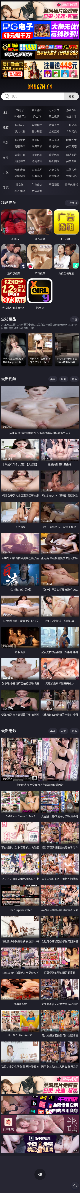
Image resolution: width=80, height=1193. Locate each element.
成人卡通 (54, 140)
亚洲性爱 (20, 140)
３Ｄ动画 (71, 125)
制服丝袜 (20, 146)
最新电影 (8, 730)
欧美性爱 (71, 140)
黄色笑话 (54, 176)
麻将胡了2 (20, 116)
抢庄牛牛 (71, 116)
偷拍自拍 (37, 140)
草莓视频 (54, 184)
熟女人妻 (20, 131)
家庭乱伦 (37, 169)
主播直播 (54, 131)
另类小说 (37, 176)
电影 (6, 143)
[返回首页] (75, 1185)
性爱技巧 (71, 176)
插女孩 (20, 184)
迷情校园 (20, 176)
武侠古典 (71, 169)
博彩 (6, 113)
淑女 (63, 731)
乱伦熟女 (54, 146)
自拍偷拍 (37, 125)
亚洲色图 (37, 155)
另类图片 (71, 161)
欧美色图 (54, 155)
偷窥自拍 (20, 155)
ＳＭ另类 (71, 131)
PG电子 (19, 110)
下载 (74, 319)
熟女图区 (54, 161)
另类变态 (71, 146)
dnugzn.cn (40, 87)
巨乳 (63, 379)
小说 (6, 172)
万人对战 (54, 110)
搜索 (71, 96)
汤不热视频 (71, 184)
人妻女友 (54, 169)
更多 (74, 379)
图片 (6, 157)
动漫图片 (71, 155)
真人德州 (37, 110)
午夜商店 (37, 184)
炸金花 (37, 116)
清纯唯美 (37, 161)
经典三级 (37, 146)
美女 (52, 379)
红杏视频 (20, 191)
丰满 (52, 731)
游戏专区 (71, 110)
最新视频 (8, 378)
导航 (6, 187)
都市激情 (20, 169)
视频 (6, 128)
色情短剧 (37, 191)
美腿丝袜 (20, 161)
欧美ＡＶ (54, 125)
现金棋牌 (54, 116)
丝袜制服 (37, 131)
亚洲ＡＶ (20, 125)
